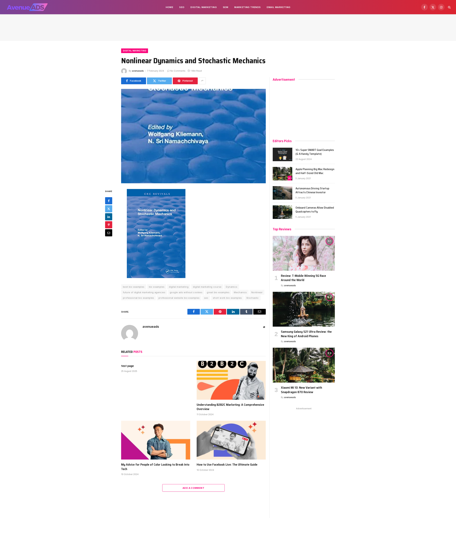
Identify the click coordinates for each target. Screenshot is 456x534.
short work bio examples (227, 297)
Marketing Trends (247, 7)
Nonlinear (257, 292)
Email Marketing (278, 7)
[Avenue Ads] (27, 7)
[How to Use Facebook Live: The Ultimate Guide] (231, 440)
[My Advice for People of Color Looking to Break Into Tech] (155, 440)
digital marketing (178, 286)
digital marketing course (207, 286)
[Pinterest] (108, 225)
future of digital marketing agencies (144, 292)
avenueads (138, 70)
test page (127, 366)
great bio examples (218, 292)
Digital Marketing (203, 7)
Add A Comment (193, 487)
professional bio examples (138, 297)
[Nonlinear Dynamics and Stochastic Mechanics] (193, 136)
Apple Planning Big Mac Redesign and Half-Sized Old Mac (315, 171)
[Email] (108, 233)
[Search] (449, 7)
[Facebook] (108, 200)
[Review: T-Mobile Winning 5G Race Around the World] (304, 253)
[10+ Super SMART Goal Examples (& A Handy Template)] (282, 154)
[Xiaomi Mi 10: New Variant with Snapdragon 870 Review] (304, 365)
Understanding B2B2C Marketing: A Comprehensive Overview (230, 407)
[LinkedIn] (108, 217)
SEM (225, 7)
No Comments (177, 70)
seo (206, 297)
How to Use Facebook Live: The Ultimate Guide (227, 464)
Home (169, 7)
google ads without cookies (186, 292)
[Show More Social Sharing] (202, 80)
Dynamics (231, 286)
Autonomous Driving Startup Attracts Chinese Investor (312, 190)
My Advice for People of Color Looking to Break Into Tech (155, 466)
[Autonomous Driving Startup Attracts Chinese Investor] (282, 193)
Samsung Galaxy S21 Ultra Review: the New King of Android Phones (306, 334)
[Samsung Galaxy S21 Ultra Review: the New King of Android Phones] (304, 309)
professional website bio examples (179, 297)
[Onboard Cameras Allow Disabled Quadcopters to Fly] (282, 212)
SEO (181, 7)
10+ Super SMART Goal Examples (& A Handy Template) (315, 152)
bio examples (157, 286)
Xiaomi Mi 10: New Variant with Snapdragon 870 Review (301, 389)
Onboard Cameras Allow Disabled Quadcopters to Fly (315, 210)
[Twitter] (108, 208)
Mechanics (240, 292)
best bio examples (133, 286)
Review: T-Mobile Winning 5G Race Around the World (303, 278)
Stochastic (252, 297)
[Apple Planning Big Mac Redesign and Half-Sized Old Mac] (282, 173)
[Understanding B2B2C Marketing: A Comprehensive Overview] (231, 380)
